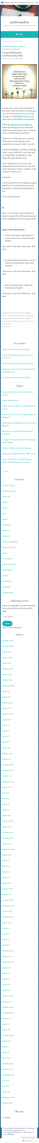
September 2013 (8, 962)
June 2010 (6, 1086)
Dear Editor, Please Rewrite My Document (17, 364)
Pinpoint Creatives (9, 547)
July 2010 (5, 1081)
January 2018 (7, 708)
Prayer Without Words (10, 401)
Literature (6, 536)
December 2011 (8, 1036)
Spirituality (6, 587)
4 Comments (6, 327)
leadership (22, 316)
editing (27, 313)
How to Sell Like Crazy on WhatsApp (16, 350)
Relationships (7, 570)
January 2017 (7, 759)
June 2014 (6, 934)
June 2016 (6, 799)
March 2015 (6, 883)
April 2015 (6, 878)
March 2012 (6, 1030)
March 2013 (6, 990)
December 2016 (8, 765)
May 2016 (5, 804)
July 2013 (5, 973)
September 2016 (8, 782)
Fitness (5, 508)
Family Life (6, 497)
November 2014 (8, 906)
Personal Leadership (11, 49)
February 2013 (7, 996)
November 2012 (8, 1013)
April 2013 (6, 985)
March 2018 (6, 697)
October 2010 (7, 1069)
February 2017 (7, 754)
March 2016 (6, 816)
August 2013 (7, 968)
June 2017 (6, 731)
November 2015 (8, 838)
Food (4, 514)
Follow (7, 624)
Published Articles (9, 564)
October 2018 (7, 680)
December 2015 (8, 832)
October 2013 (7, 957)
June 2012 (6, 1024)
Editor (4, 316)
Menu (20, 34)
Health (4, 519)
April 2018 (6, 692)
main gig (30, 316)
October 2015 (7, 844)
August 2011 (7, 1041)
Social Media (6, 581)
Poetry (4, 553)
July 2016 (5, 793)
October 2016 (7, 776)
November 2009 (8, 1098)
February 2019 (7, 669)
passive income (18, 318)
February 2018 (7, 703)
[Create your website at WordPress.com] (19, 2)
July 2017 (5, 725)
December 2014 (8, 900)
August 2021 (7, 652)
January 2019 (7, 675)
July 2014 (5, 928)
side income (21, 321)
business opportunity (16, 313)
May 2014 (5, 940)
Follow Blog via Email (19, 601)
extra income (12, 316)
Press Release (7, 559)
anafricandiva (19, 22)
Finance (21, 46)
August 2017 (7, 720)
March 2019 (6, 663)
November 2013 (8, 951)
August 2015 (7, 855)
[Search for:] (19, 472)
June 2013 (6, 979)
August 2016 (7, 787)
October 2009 (7, 1103)
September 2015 (8, 849)
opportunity (6, 318)
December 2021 (8, 641)
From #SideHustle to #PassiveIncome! (12, 54)
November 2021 (8, 646)
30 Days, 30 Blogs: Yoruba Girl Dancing (16, 448)
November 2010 (8, 1064)
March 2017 (6, 748)
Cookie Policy (10, 1134)
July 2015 (5, 861)
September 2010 (8, 1075)
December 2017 (8, 714)
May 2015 (5, 872)
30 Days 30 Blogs (8, 485)
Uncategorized (7, 593)
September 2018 (8, 686)
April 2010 (6, 1092)
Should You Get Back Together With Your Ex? (19, 454)
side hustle (12, 321)
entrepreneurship (10, 46)
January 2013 (7, 1002)
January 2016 (7, 827)
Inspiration (6, 525)
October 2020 (7, 658)
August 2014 (7, 923)
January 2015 (7, 894)
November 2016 (8, 770)
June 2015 (6, 866)
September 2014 (8, 917)
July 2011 (5, 1047)
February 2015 (7, 889)
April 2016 (6, 810)
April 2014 (6, 945)
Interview (5, 531)
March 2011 (6, 1058)
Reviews (5, 576)
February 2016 (7, 821)
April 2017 (6, 742)
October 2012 (7, 1019)
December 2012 (8, 1007)
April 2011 (6, 1052)
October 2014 (7, 911)
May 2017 (5, 737)
